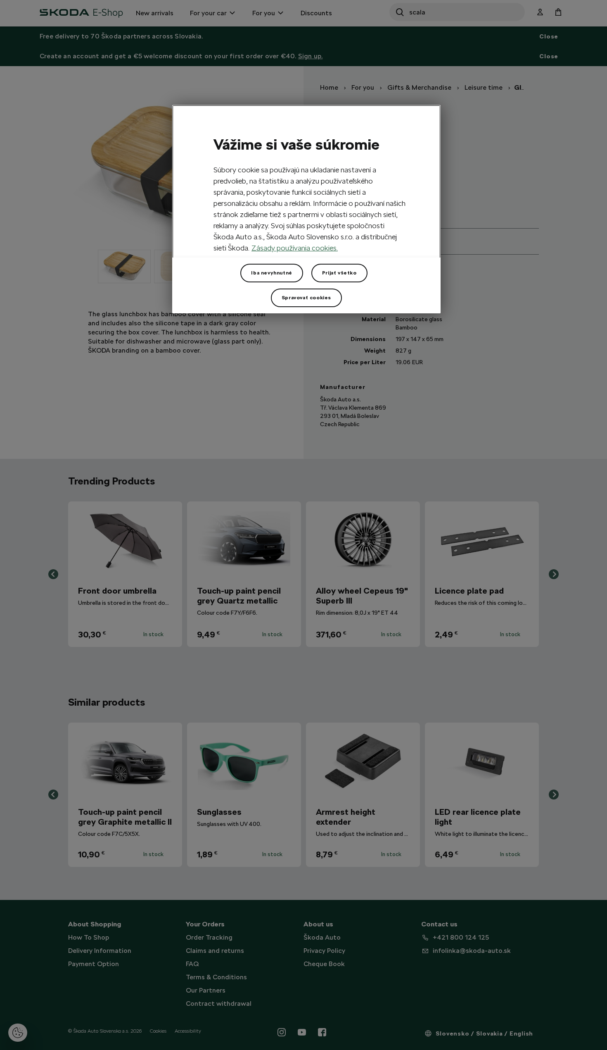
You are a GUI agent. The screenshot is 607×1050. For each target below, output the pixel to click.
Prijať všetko (339, 273)
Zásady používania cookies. (294, 247)
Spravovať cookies (306, 298)
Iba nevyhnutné (271, 273)
